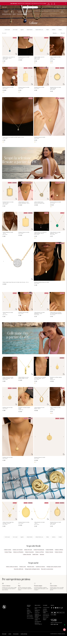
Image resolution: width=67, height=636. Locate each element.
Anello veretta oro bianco (12, 566)
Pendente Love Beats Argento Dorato (56, 378)
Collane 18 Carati (28, 549)
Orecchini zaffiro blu (18, 569)
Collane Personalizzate (39, 549)
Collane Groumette (29, 552)
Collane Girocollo (27, 554)
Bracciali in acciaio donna (47, 569)
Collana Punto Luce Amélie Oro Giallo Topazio (9, 58)
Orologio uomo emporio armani (54, 566)
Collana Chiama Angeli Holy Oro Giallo (8, 523)
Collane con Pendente (18, 552)
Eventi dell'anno (46, 615)
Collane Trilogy (8, 552)
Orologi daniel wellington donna (32, 569)
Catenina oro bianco (40, 566)
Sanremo (42, 554)
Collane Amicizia (58, 552)
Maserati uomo (30, 566)
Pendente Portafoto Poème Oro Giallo (41, 282)
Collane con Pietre (39, 552)
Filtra (62, 33)
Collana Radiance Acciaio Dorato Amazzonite (23, 203)
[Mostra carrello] (64, 7)
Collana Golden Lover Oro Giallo (39, 58)
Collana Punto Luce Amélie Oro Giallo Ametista (40, 233)
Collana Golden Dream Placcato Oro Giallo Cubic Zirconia (39, 203)
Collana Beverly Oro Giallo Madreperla (39, 313)
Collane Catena (7, 549)
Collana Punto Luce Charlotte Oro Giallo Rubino (40, 378)
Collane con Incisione (18, 549)
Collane (14, 14)
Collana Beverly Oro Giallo (8, 313)
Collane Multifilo (49, 549)
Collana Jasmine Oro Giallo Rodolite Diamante (8, 378)
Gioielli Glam (35, 554)
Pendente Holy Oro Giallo (39, 87)
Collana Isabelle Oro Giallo (55, 58)
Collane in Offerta (59, 549)
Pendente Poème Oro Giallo (23, 57)
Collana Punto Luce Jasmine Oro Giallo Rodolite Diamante (56, 313)
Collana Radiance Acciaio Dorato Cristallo (23, 378)
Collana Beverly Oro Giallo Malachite (55, 233)
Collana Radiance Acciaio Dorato (39, 408)
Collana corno (22, 566)
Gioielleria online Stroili (6, 14)
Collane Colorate (49, 552)
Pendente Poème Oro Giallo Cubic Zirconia (55, 88)
